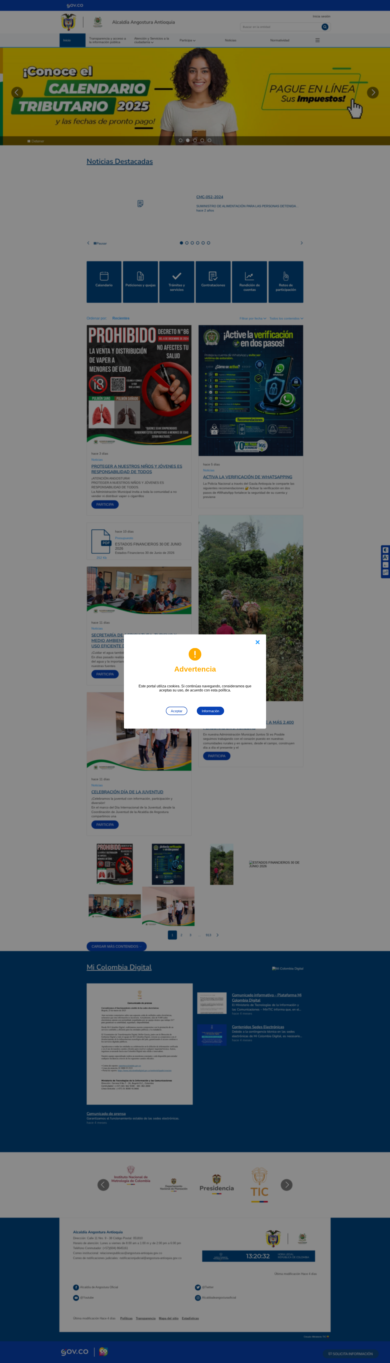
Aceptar (176, 711)
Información (210, 711)
